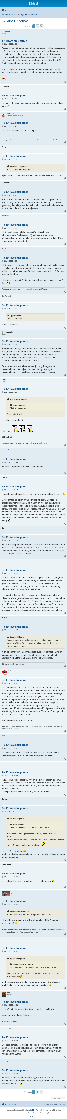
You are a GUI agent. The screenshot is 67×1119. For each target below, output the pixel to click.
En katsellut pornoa (15, 21)
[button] (41, 26)
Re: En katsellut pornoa (15, 95)
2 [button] (37, 26)
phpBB (31, 1110)
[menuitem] (5, 10)
